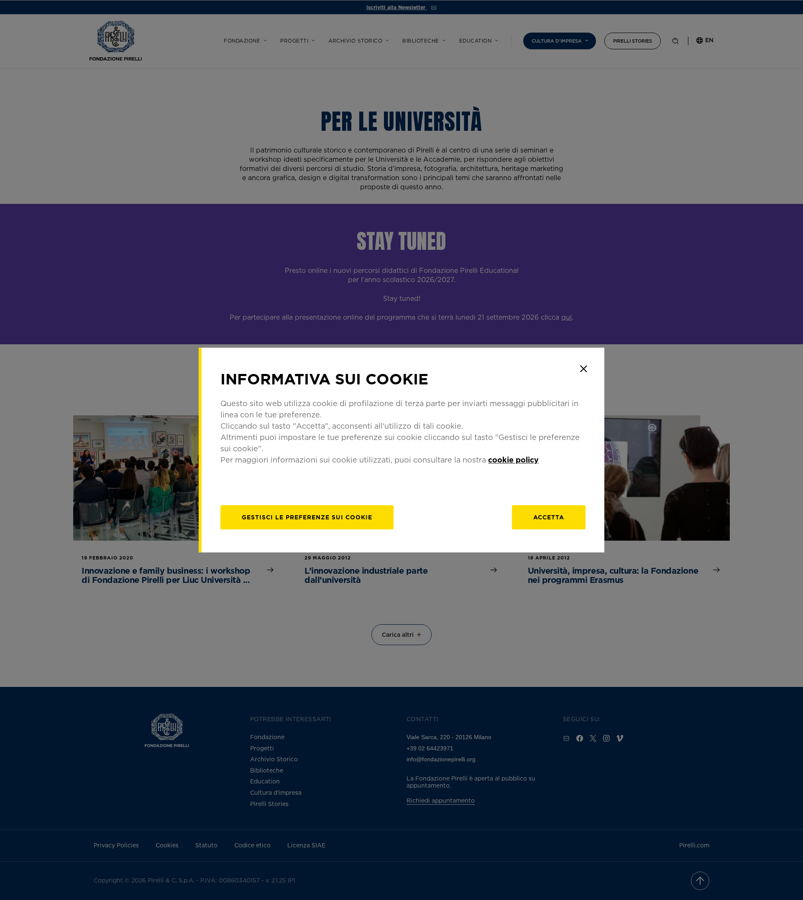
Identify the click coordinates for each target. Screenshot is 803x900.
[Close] (583, 368)
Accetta (548, 517)
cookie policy (513, 459)
